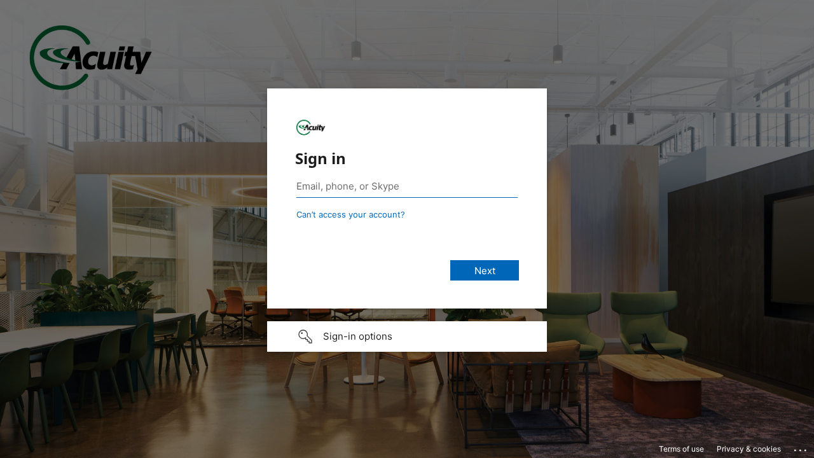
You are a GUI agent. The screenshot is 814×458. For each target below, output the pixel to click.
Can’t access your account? (350, 214)
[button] (407, 336)
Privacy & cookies (749, 449)
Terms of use (681, 449)
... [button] (801, 447)
